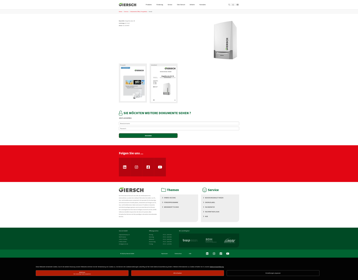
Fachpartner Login (212, 212)
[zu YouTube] (160, 167)
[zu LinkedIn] (125, 167)
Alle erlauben (177, 273)
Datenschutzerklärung (217, 267)
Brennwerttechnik (171, 207)
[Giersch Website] (127, 4)
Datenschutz (178, 253)
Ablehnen (82, 273)
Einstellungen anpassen (273, 273)
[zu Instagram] (136, 167)
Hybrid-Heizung (170, 198)
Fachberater (210, 207)
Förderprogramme (171, 202)
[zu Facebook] (148, 167)
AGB (206, 216)
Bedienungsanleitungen (214, 198)
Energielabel (210, 202)
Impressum (164, 253)
